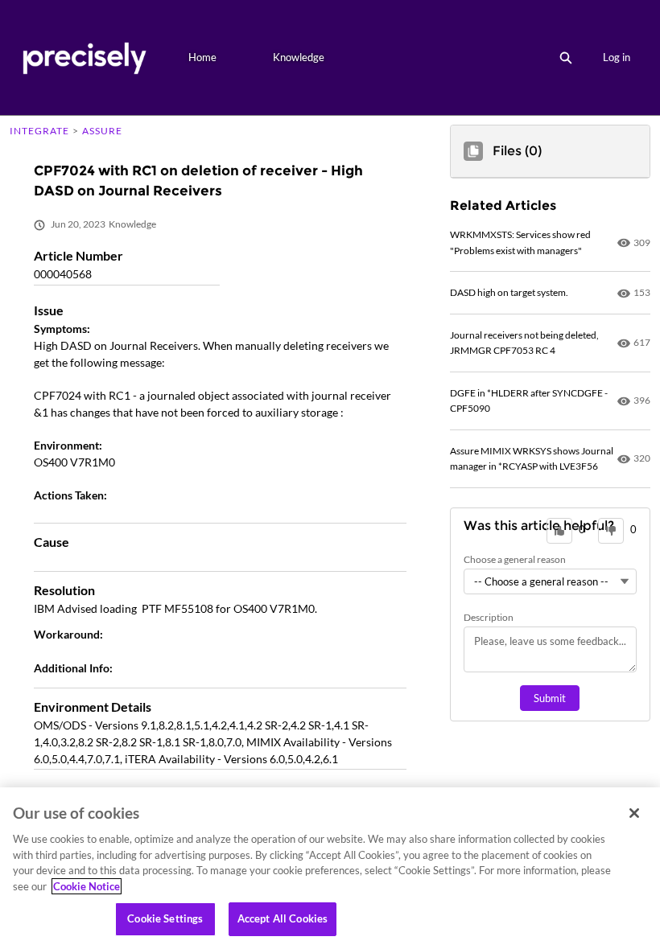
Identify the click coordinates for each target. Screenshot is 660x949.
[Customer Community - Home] (84, 57)
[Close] (634, 813)
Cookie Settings (165, 918)
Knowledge (298, 57)
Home (202, 57)
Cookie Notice (86, 886)
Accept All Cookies (282, 918)
